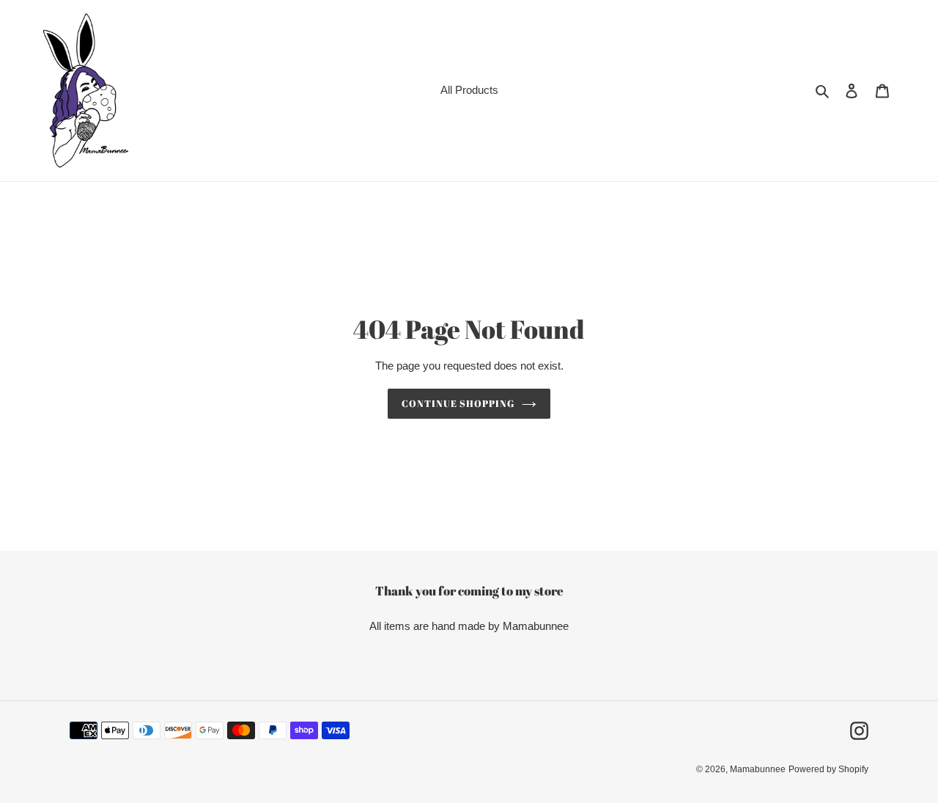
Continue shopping (458, 403)
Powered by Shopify (828, 769)
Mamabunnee (758, 769)
